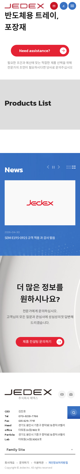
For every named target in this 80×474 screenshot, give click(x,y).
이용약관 (38, 463)
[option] (40, 209)
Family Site (16, 449)
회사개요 (9, 463)
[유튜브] (62, 394)
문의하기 (24, 463)
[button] (48, 167)
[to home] (24, 6)
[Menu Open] (72, 6)
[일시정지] (53, 167)
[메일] (71, 394)
